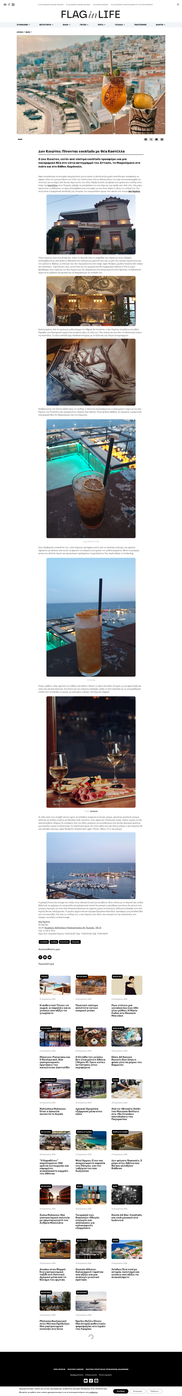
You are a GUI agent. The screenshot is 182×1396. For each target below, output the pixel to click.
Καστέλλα (64, 942)
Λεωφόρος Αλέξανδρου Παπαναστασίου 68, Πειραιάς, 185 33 (72, 927)
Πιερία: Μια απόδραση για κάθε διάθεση (53, 1385)
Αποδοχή (121, 1391)
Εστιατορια (82, 977)
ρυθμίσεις (94, 1392)
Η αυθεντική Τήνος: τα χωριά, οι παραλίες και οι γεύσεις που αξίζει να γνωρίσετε (55, 1009)
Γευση (79, 1028)
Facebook (94, 811)
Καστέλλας (53, 185)
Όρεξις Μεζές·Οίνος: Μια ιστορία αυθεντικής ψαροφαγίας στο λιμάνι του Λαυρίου (91, 1325)
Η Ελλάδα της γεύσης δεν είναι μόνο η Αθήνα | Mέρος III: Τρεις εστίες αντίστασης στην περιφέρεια (90, 1062)
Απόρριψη (137, 1391)
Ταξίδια (44, 1342)
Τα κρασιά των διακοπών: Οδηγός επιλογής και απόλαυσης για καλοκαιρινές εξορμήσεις (87, 1221)
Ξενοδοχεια (118, 1028)
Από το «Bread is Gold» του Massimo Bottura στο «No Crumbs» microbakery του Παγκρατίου (126, 1114)
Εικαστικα (117, 977)
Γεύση (115, 1241)
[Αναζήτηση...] (178, 4)
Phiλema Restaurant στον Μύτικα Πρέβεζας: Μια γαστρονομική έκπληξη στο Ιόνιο (55, 1325)
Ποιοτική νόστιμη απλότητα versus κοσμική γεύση (87, 1008)
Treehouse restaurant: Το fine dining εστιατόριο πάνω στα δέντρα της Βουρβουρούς (90, 1356)
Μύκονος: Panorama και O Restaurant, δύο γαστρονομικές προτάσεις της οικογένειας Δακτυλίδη (55, 1062)
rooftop (54, 942)
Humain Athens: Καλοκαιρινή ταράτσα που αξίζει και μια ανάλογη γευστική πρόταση (89, 1274)
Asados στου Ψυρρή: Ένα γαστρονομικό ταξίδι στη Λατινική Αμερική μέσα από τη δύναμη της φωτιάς (53, 1274)
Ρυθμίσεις (154, 1391)
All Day (80, 1374)
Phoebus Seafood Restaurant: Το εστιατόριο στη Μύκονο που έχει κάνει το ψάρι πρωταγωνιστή (126, 1356)
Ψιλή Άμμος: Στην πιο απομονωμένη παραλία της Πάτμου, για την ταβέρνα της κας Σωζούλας (90, 1166)
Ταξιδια (44, 977)
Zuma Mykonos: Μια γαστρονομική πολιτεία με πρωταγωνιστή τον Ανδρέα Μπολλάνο (55, 1219)
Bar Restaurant (48, 1080)
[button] (146, 139)
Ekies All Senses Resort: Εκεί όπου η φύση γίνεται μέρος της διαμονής (126, 1061)
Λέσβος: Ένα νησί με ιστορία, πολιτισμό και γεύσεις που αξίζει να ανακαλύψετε (125, 1273)
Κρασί (79, 1186)
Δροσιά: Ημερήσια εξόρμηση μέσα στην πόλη (89, 1111)
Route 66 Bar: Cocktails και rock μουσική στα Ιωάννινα (126, 1217)
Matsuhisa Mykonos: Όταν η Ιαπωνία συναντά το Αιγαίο (53, 1111)
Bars (28, 32)
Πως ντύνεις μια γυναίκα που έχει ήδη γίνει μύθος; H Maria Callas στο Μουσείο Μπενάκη (124, 1010)
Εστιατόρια (46, 1186)
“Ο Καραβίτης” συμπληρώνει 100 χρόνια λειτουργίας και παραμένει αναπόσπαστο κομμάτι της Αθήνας (54, 1167)
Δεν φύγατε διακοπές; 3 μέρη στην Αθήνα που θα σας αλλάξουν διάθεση (126, 1164)
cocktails (44, 942)
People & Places (84, 1132)
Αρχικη (20, 32)
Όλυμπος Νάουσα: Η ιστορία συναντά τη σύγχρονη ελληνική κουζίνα (124, 1306)
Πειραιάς (75, 942)
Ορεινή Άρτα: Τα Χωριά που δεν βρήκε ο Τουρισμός (54, 1354)
